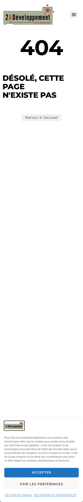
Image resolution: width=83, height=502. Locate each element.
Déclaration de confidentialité (55, 495)
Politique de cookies (18, 495)
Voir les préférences (41, 484)
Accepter (41, 472)
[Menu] (74, 14)
